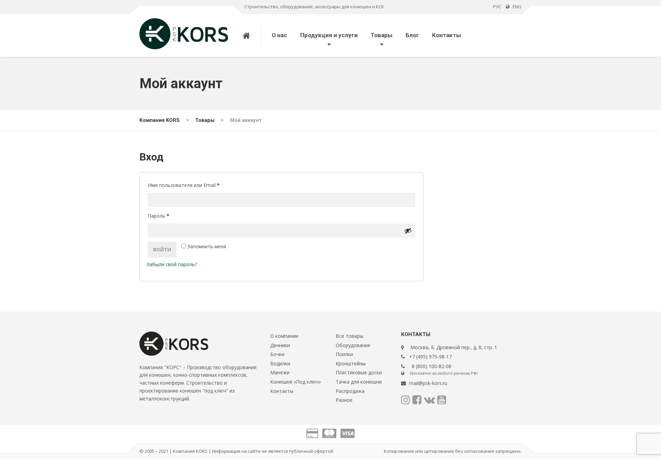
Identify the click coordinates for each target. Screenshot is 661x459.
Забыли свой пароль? (172, 264)
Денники (280, 345)
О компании (284, 336)
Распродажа (350, 391)
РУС (497, 6)
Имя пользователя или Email (199, 184)
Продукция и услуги (329, 35)
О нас (279, 35)
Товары (381, 35)
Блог (412, 35)
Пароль (174, 215)
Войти (162, 249)
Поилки (344, 354)
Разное (344, 400)
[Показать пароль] (408, 230)
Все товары (349, 336)
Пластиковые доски (359, 372)
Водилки (280, 363)
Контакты (446, 35)
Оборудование (353, 345)
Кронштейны (351, 363)
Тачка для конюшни (359, 381)
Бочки (277, 354)
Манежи (280, 372)
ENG (516, 6)
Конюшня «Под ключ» (295, 381)
